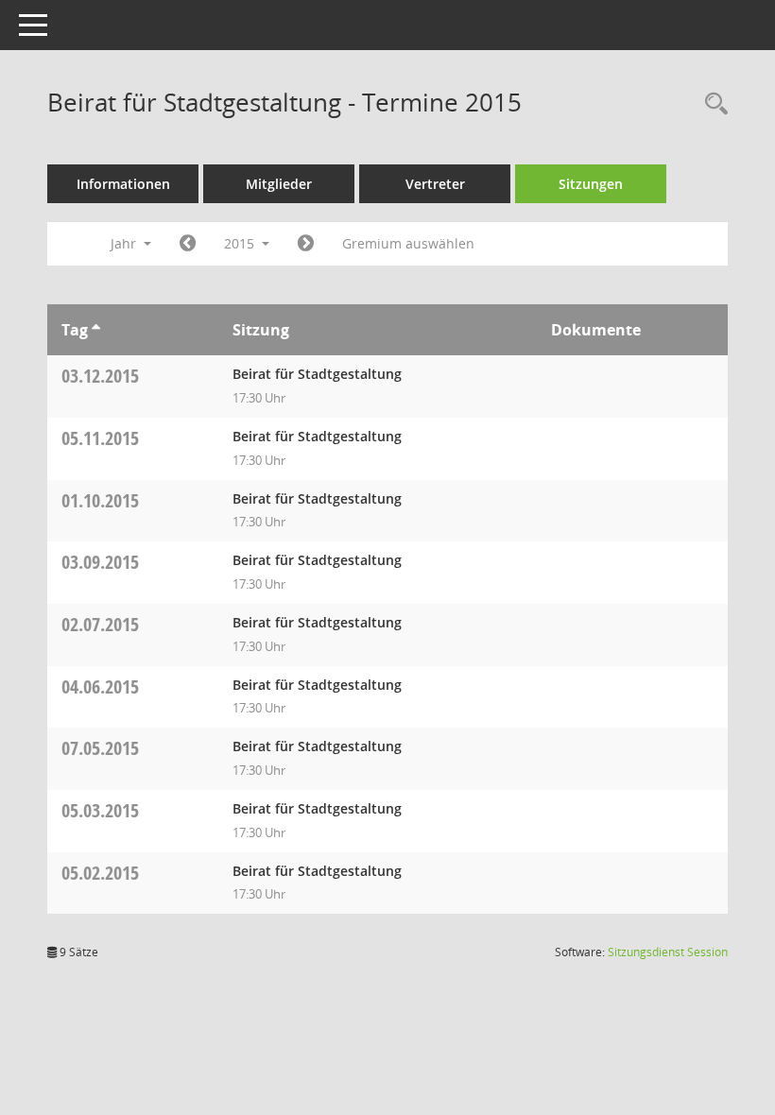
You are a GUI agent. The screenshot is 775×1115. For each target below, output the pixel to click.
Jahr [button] (125, 243)
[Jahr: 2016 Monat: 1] (306, 244)
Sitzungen (591, 184)
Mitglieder (279, 184)
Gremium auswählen (408, 243)
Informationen (123, 184)
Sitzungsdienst (668, 952)
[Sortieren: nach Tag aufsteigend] (96, 329)
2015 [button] (241, 243)
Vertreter (435, 184)
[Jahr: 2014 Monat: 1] (187, 244)
